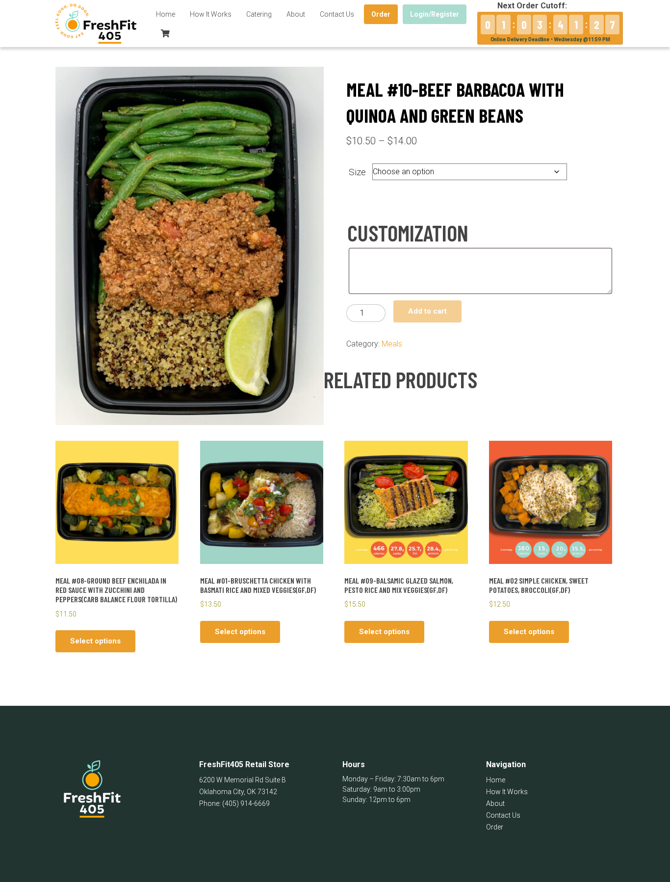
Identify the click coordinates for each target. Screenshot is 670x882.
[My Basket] (165, 33)
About (295, 14)
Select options (95, 641)
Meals (392, 343)
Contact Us (337, 14)
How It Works (211, 14)
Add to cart (427, 311)
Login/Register (434, 14)
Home (165, 14)
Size (357, 172)
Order (380, 14)
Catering (259, 14)
